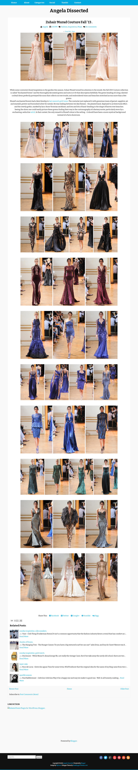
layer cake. (24, 664)
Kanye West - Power (70, 31)
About (26, 3)
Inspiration (72, 27)
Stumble (86, 616)
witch (33, 112)
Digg (96, 616)
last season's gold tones (58, 101)
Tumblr (65, 3)
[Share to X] (19, 621)
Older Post (124, 689)
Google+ (75, 616)
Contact (77, 3)
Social (52, 3)
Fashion (64, 27)
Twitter (65, 616)
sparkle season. (26, 675)
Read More (24, 636)
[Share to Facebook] (21, 621)
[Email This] (15, 621)
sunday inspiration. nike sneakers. (33, 631)
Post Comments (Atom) (29, 694)
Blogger (74, 741)
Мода (80, 27)
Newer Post (13, 689)
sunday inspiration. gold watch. (32, 653)
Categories (39, 3)
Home (14, 3)
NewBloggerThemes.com (80, 765)
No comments (91, 27)
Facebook (55, 616)
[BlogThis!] (17, 621)
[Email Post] (11, 620)
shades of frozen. (26, 642)
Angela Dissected (69, 11)
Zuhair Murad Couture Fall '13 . (69, 22)
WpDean (58, 765)
